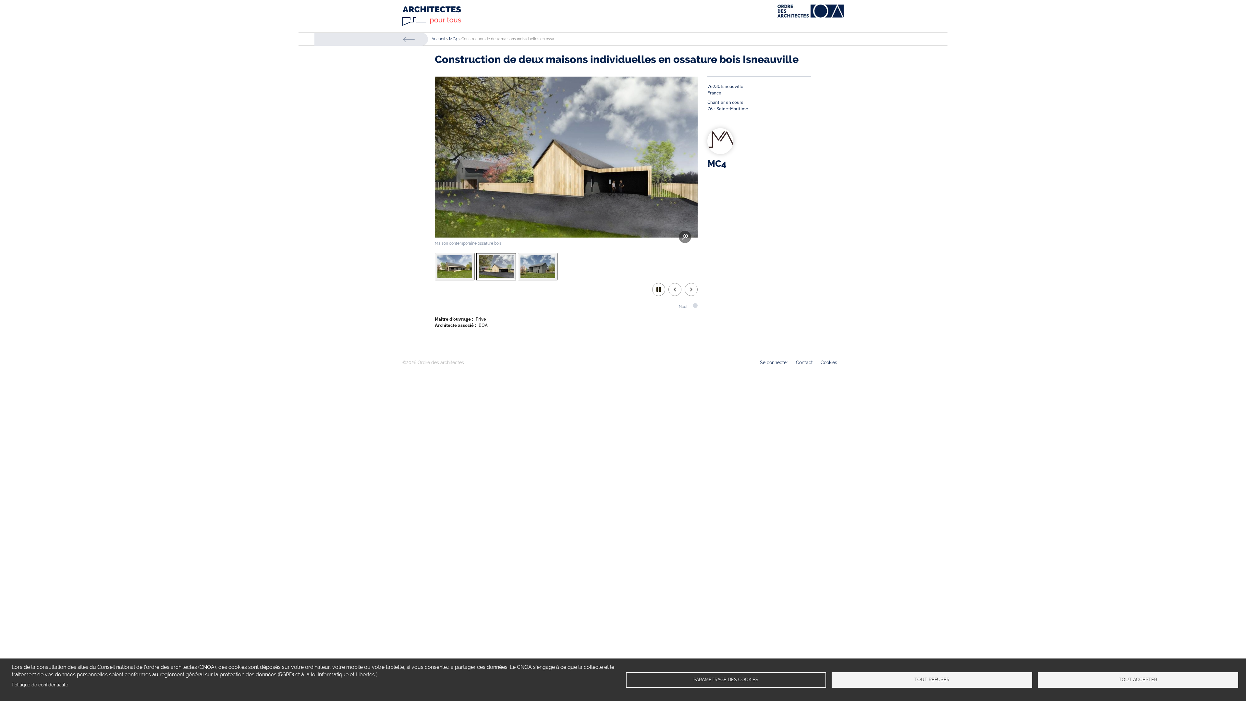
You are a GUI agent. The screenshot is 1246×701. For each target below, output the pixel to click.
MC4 (453, 39)
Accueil (438, 39)
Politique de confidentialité (40, 684)
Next (691, 289)
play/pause (658, 289)
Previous (674, 289)
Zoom (685, 237)
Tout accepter (1138, 679)
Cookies (829, 362)
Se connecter (774, 362)
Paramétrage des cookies (725, 679)
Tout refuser (931, 679)
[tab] (455, 266)
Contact (804, 362)
